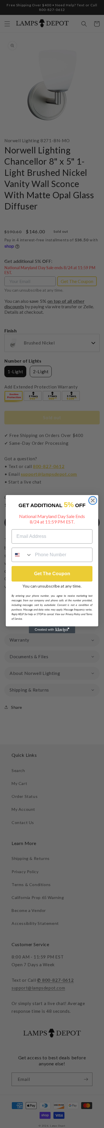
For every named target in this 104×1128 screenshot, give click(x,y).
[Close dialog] (93, 500)
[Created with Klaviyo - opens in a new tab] (52, 629)
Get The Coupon (52, 573)
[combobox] (22, 555)
